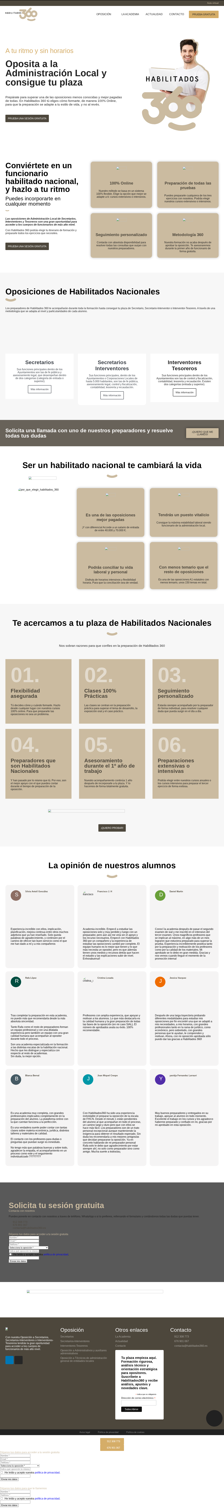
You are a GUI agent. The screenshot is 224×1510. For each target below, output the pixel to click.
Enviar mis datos (18, 1261)
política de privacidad (55, 1254)
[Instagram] (18, 1360)
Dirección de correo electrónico (138, 1398)
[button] (106, 14)
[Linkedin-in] (9, 1360)
